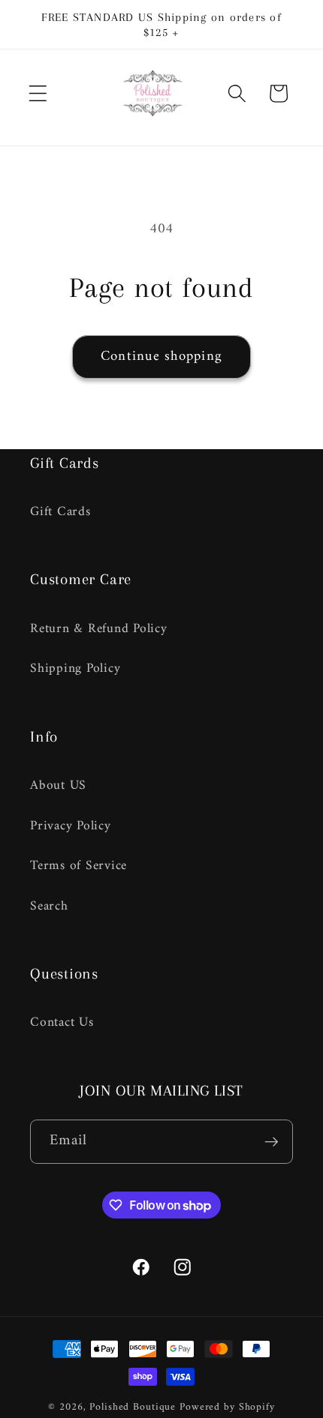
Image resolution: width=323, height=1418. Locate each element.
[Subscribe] (271, 1141)
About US (58, 785)
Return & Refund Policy (99, 628)
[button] (38, 93)
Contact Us (62, 1022)
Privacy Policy (70, 826)
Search (49, 906)
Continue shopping (161, 356)
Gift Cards (60, 511)
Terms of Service (78, 865)
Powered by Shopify (227, 1408)
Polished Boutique (132, 1408)
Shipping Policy (75, 668)
